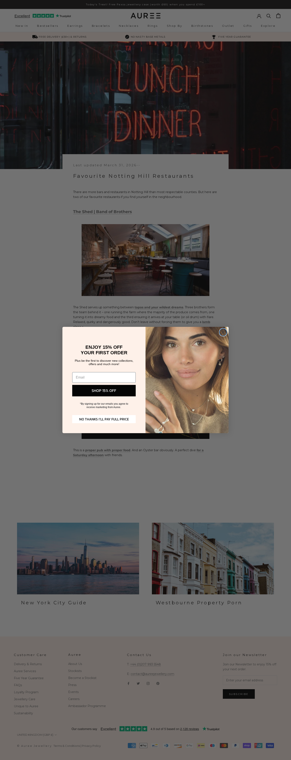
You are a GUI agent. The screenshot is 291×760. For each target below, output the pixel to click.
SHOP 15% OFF (104, 390)
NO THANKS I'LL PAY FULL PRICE (104, 419)
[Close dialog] (223, 332)
